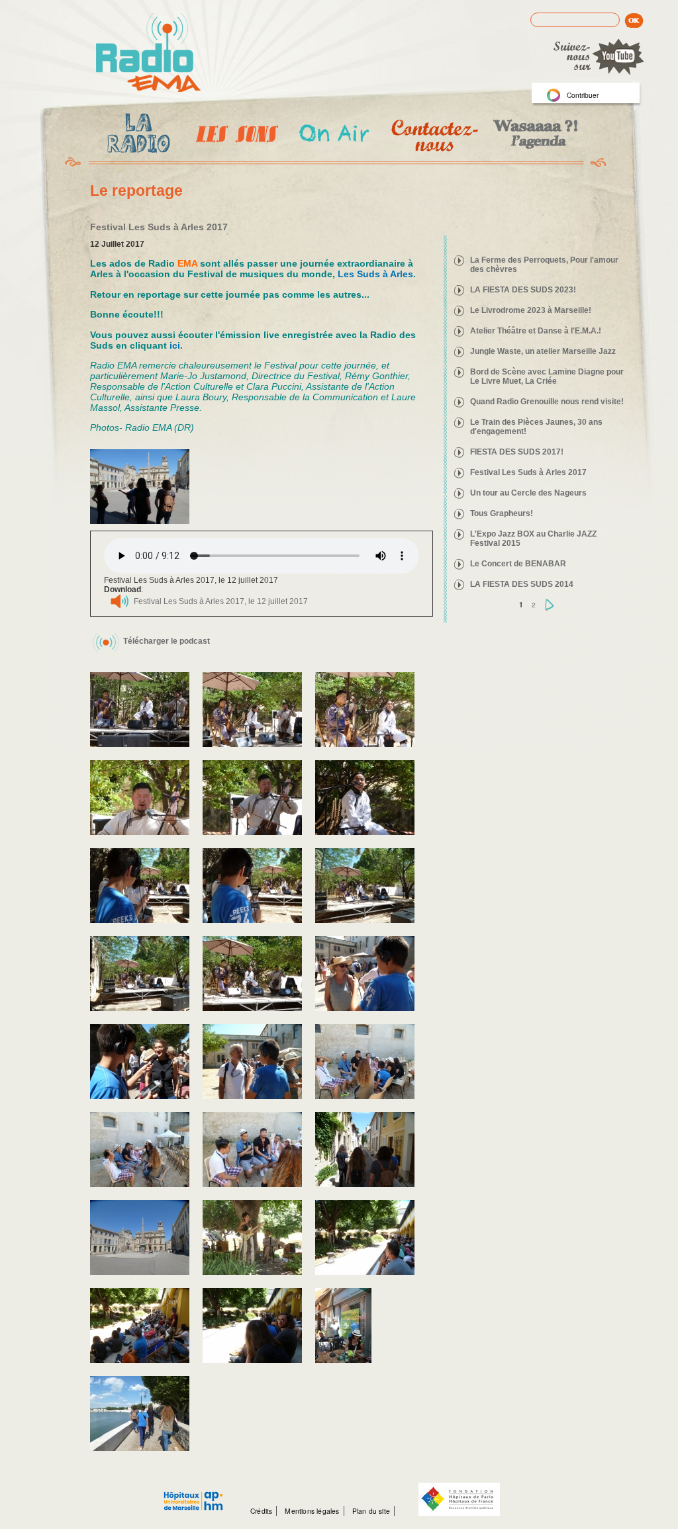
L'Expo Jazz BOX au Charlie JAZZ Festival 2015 (533, 538)
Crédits (261, 1511)
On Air (333, 135)
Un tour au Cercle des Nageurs (528, 493)
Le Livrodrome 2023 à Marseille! (530, 310)
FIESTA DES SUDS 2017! (516, 452)
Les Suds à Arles (375, 274)
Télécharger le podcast (166, 641)
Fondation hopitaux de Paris (459, 1499)
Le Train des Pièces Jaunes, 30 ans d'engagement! (536, 426)
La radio (136, 135)
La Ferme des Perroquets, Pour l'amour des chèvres (544, 264)
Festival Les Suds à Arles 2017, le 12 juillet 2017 (221, 601)
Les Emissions (234, 135)
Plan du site (371, 1511)
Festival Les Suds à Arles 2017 (528, 472)
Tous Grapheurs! (501, 513)
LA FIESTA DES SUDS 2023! (523, 289)
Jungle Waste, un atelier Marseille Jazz (543, 351)
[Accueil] (148, 53)
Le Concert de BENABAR (518, 563)
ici (175, 345)
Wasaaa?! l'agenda (533, 135)
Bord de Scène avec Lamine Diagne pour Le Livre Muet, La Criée (547, 376)
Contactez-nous (433, 135)
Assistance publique (193, 1494)
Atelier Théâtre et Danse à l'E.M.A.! (535, 330)
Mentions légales (312, 1511)
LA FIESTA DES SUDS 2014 (521, 584)
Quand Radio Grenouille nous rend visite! (547, 401)
